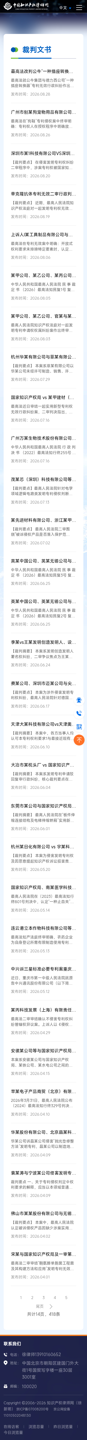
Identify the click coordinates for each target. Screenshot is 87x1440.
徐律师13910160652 (41, 1354)
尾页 (40, 1306)
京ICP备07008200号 (32, 1409)
